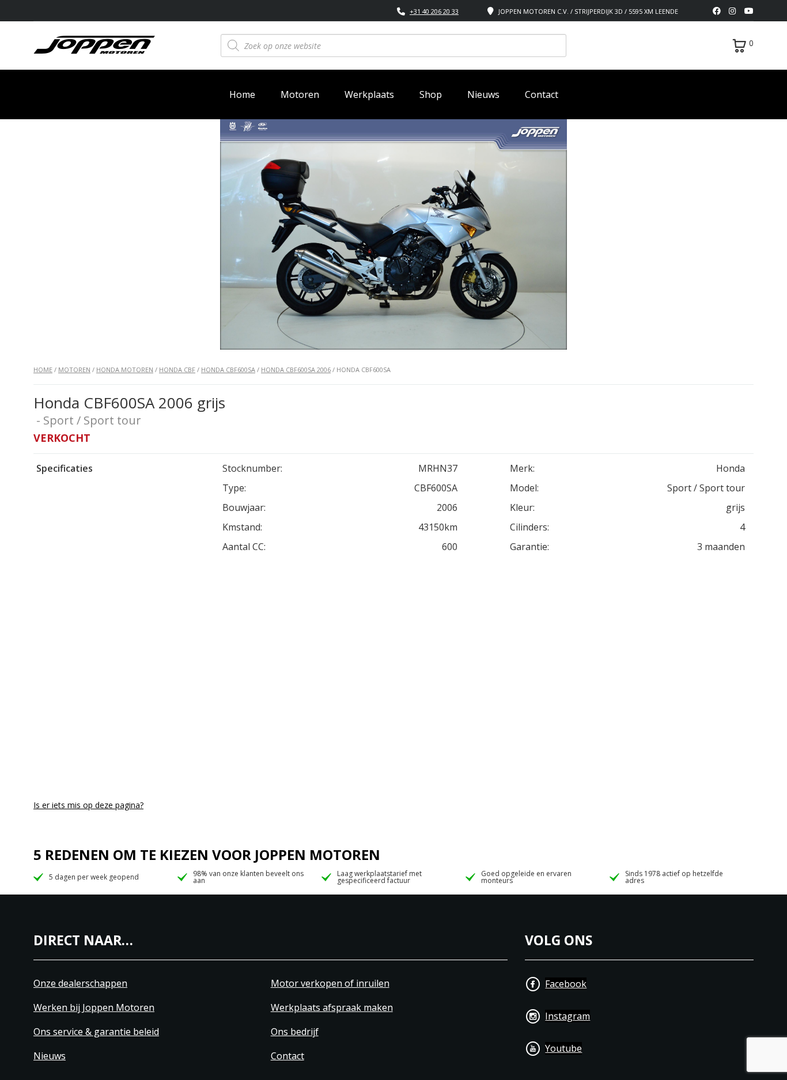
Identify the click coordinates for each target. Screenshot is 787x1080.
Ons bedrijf (295, 1032)
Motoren (300, 94)
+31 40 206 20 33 (434, 11)
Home (242, 94)
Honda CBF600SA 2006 (296, 369)
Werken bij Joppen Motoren (93, 1008)
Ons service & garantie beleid (96, 1032)
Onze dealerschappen (80, 983)
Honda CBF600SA (228, 369)
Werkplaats (369, 94)
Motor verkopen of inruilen (330, 983)
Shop (430, 94)
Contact (541, 94)
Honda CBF (177, 369)
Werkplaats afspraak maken (332, 1008)
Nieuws (483, 94)
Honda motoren (124, 369)
